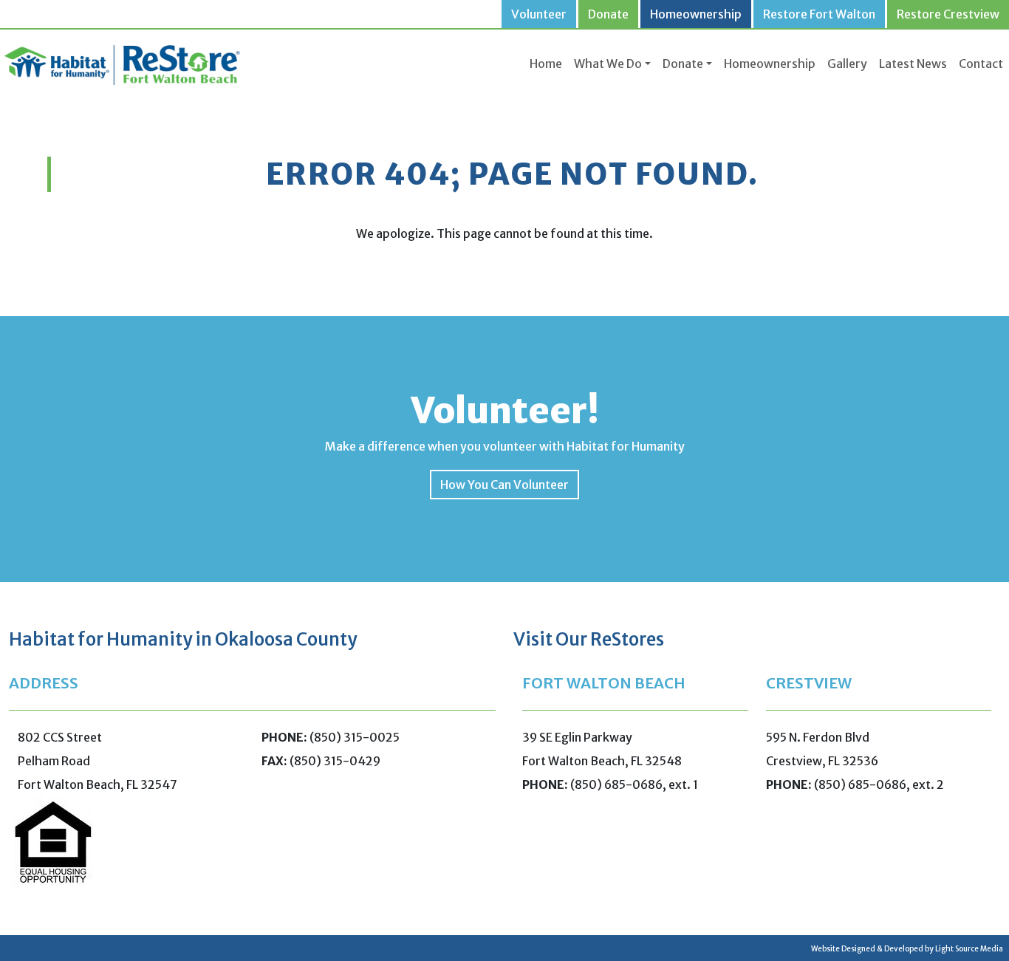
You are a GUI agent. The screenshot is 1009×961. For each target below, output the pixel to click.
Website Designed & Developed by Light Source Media (907, 949)
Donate (608, 14)
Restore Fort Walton (819, 14)
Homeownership (696, 14)
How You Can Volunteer (504, 484)
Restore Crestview (948, 14)
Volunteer (539, 14)
